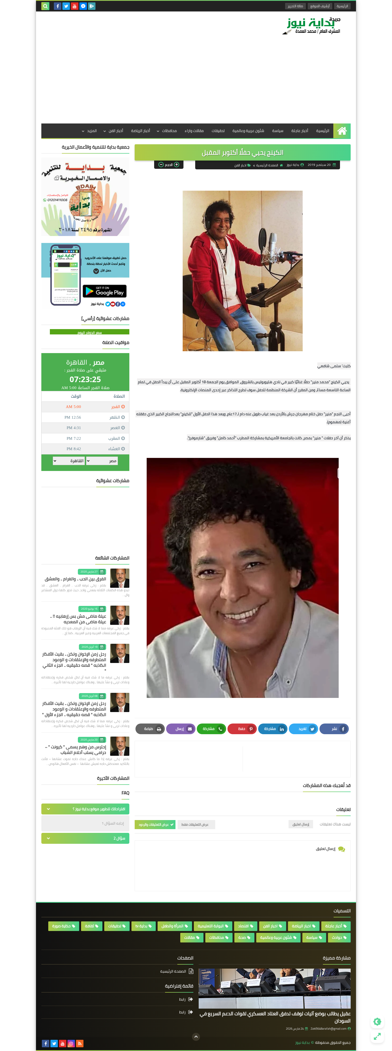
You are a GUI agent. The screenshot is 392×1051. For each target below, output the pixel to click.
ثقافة (89, 925)
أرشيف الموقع (320, 6)
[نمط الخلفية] (377, 1036)
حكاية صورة (61, 925)
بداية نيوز (302, 1042)
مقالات (189, 937)
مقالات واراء (194, 130)
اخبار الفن (240, 165)
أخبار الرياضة (140, 130)
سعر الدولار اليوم (90, 332)
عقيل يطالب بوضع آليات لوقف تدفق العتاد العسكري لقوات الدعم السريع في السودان (275, 1017)
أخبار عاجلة (299, 130)
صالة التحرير (295, 6)
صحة (242, 937)
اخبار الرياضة (301, 925)
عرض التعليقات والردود (154, 824)
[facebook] (57, 6)
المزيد (92, 130)
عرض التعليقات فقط (195, 824)
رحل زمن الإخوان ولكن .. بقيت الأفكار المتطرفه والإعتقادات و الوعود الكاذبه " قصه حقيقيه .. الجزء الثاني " (74, 662)
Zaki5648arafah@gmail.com (328, 1028)
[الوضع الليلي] (377, 1021)
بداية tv (141, 925)
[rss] (79, 1043)
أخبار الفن (116, 130)
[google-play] (91, 6)
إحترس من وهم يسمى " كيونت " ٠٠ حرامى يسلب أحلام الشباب (75, 749)
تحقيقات (218, 130)
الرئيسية (342, 6)
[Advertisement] (196, 83)
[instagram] (71, 1043)
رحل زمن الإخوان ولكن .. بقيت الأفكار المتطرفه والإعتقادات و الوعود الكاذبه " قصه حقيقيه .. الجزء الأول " (74, 708)
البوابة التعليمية (211, 925)
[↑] (196, 1037)
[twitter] (66, 6)
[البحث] (45, 6)
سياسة (277, 130)
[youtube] (74, 6)
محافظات (169, 130)
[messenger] (83, 6)
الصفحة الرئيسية (267, 165)
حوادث (337, 937)
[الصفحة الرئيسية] (342, 130)
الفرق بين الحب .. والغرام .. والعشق (75, 579)
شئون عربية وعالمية (248, 130)
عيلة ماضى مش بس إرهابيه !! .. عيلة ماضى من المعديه (78, 619)
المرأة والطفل (172, 925)
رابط (182, 1000)
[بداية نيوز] (312, 25)
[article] (191, 759)
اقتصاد (243, 925)
